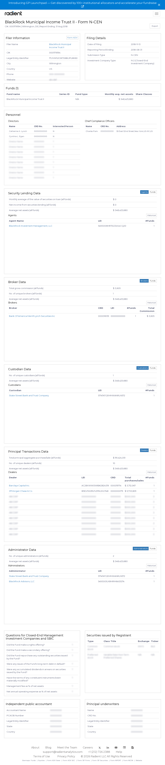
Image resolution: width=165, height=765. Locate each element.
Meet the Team (67, 747)
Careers (88, 747)
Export (155, 26)
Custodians (142, 368)
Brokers (144, 280)
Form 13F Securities (100, 760)
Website (139, 760)
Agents (144, 192)
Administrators (141, 548)
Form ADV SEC (69, 760)
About (35, 747)
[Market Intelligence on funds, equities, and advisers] (13, 14)
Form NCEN (128, 760)
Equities (41, 760)
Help (119, 751)
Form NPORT (115, 760)
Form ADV (72, 37)
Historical (151, 215)
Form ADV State (54, 760)
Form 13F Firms (84, 760)
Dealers (144, 450)
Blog (48, 747)
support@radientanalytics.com (62, 751)
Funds (152, 192)
